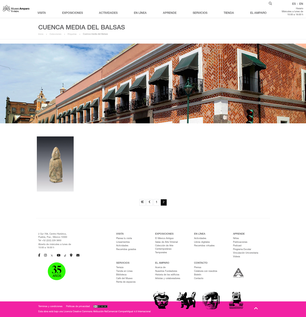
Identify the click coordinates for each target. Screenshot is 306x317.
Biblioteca (121, 275)
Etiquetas (72, 34)
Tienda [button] (229, 13)
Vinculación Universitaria (245, 253)
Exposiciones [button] (72, 13)
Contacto (198, 278)
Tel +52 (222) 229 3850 (49, 241)
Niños (236, 238)
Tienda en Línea (124, 271)
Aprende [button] (170, 13)
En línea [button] (140, 13)
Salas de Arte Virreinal (166, 242)
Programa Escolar (242, 249)
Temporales (161, 253)
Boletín (197, 275)
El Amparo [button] (258, 13)
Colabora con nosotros (205, 271)
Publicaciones (240, 242)
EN (301, 4)
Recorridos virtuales (204, 246)
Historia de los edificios (167, 275)
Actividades (122, 246)
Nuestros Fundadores (166, 271)
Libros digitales (202, 242)
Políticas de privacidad (78, 306)
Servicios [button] (200, 13)
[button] (270, 3)
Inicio (40, 34)
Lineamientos (123, 242)
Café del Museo (124, 278)
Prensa (197, 267)
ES (294, 4)
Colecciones (55, 34)
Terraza (119, 267)
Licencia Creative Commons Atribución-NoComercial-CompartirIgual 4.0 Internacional (107, 312)
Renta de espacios (126, 282)
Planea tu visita (124, 238)
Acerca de (160, 267)
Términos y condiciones (50, 306)
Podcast (237, 246)
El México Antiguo (164, 238)
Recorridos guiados (126, 249)
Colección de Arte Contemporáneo (164, 247)
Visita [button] (42, 13)
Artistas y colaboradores (167, 278)
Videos (236, 257)
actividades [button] (108, 13)
